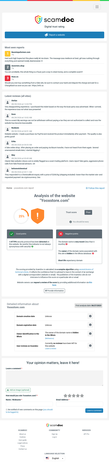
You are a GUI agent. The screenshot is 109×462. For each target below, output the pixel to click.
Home (9, 188)
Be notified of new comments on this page (29, 411)
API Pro (86, 434)
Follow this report (96, 188)
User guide (23, 440)
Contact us (23, 449)
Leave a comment (14, 368)
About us (22, 434)
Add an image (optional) (19, 390)
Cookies (23, 437)
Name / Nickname (14, 400)
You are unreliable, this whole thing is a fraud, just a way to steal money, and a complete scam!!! (44, 72)
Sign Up (54, 434)
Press (22, 446)
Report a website (57, 35)
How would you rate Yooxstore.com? (22, 395)
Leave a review (50, 349)
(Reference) (49, 338)
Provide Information (55, 291)
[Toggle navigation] (97, 6)
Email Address (62, 400)
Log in (54, 437)
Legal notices (23, 443)
